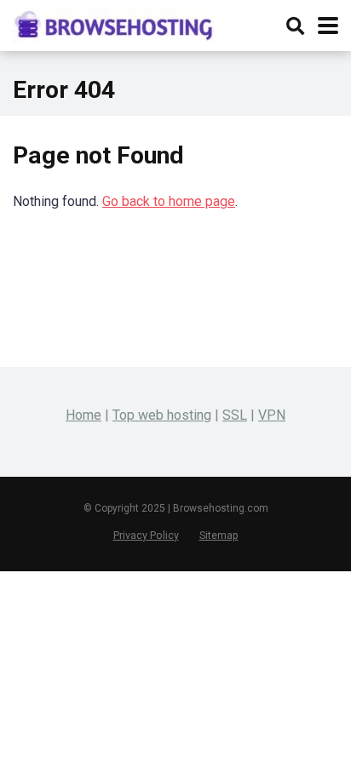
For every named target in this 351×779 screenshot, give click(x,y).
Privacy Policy (146, 535)
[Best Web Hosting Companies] (114, 23)
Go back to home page (168, 201)
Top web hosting (161, 415)
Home (83, 415)
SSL (234, 415)
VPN (271, 415)
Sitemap (219, 535)
